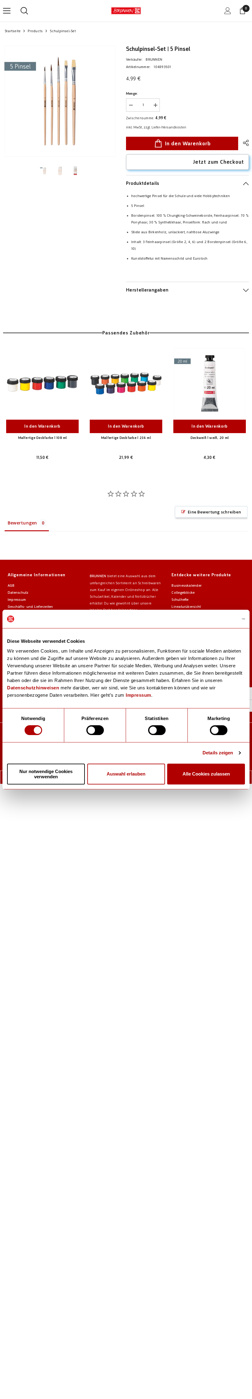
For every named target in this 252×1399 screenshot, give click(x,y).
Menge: (132, 93)
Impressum (138, 695)
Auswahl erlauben (126, 773)
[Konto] (227, 10)
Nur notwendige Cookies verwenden (46, 774)
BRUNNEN (154, 59)
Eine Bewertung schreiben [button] (214, 512)
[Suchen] (24, 10)
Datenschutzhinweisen (33, 687)
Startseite (13, 31)
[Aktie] (243, 142)
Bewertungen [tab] (22, 523)
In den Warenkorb (188, 143)
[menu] (6, 10)
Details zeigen (218, 752)
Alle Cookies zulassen (206, 773)
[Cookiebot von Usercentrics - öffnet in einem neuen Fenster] (218, 618)
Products (35, 31)
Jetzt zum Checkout (218, 162)
